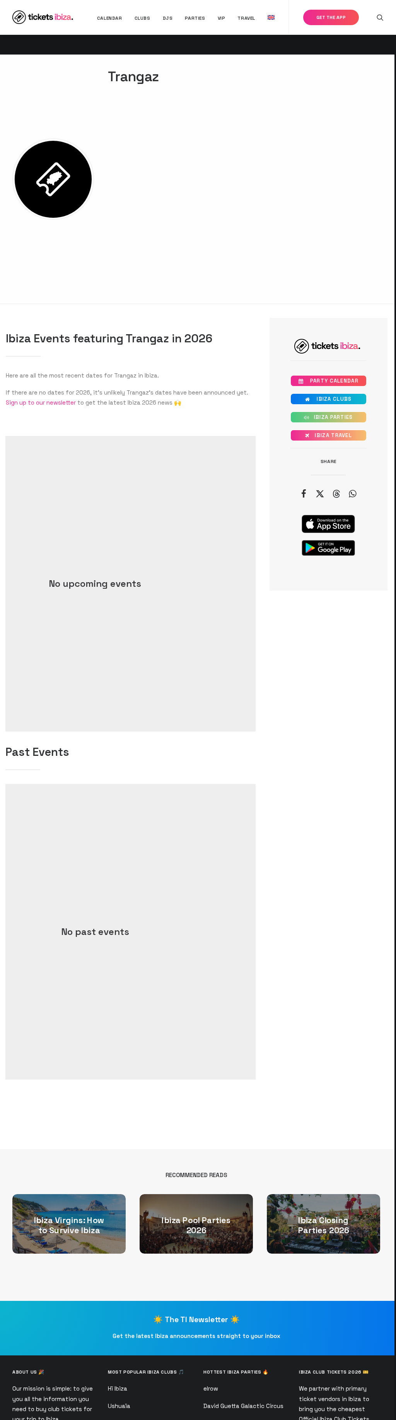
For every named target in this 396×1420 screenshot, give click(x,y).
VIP (221, 18)
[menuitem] (110, 18)
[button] (380, 17)
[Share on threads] (336, 493)
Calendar (109, 18)
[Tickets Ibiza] (43, 17)
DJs (168, 18)
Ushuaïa (119, 1406)
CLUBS (142, 18)
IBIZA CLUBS (328, 399)
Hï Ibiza (117, 1388)
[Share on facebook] (303, 493)
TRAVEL (246, 18)
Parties (195, 18)
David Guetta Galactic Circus (243, 1406)
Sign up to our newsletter (41, 402)
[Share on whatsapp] (352, 493)
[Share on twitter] (320, 493)
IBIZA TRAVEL (328, 435)
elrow (210, 1388)
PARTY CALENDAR (328, 381)
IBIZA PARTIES (328, 417)
